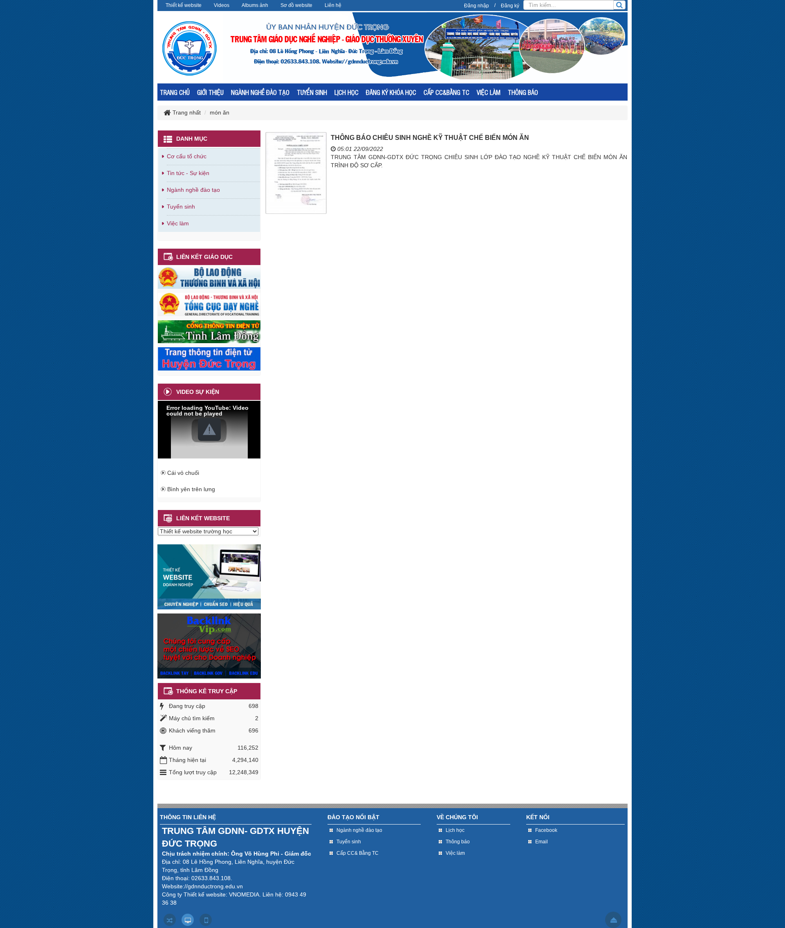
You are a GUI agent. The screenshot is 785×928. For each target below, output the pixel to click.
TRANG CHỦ (175, 92)
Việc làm (178, 223)
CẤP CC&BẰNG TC (446, 92)
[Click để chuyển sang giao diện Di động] (206, 920)
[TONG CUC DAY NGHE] (209, 304)
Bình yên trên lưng (191, 489)
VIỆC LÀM (488, 92)
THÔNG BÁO (523, 92)
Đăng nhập (476, 6)
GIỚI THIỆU (210, 92)
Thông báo (458, 842)
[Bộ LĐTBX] (209, 277)
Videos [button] (221, 5)
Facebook (546, 830)
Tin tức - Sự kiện (188, 173)
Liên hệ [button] (333, 5)
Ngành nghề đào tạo (193, 189)
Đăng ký (510, 6)
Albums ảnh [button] (255, 5)
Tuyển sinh (181, 206)
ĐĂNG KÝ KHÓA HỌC (391, 92)
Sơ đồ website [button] (296, 5)
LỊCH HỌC (346, 92)
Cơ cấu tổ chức (186, 156)
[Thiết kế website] (209, 576)
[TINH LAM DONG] (209, 331)
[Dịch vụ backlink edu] (209, 645)
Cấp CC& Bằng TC (357, 853)
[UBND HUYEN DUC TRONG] (209, 358)
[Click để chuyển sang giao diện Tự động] (170, 920)
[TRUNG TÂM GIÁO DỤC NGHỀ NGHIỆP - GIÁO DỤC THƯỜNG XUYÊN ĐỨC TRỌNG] (189, 48)
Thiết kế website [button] (184, 5)
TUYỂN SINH (312, 92)
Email (541, 842)
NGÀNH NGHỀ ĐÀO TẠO (260, 92)
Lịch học (455, 830)
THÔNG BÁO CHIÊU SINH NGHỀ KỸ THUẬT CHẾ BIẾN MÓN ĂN (430, 137)
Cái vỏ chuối (183, 473)
